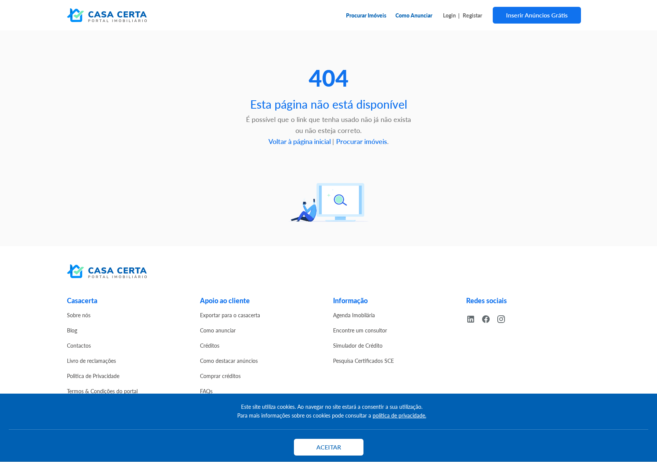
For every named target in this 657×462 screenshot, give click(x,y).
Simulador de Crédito (357, 345)
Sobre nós (78, 315)
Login (449, 15)
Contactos (79, 345)
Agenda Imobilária (354, 315)
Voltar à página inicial (300, 141)
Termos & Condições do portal (102, 391)
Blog (72, 330)
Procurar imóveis (361, 141)
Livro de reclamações (91, 360)
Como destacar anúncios (229, 360)
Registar (472, 15)
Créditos (209, 345)
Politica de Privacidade (93, 376)
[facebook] (489, 318)
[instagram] (504, 318)
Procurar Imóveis (366, 15)
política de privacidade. (399, 415)
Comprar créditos (220, 376)
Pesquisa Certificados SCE (363, 360)
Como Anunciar (413, 15)
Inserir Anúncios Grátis (537, 15)
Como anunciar (218, 330)
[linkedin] (473, 318)
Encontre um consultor (360, 330)
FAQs (206, 391)
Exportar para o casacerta (230, 315)
